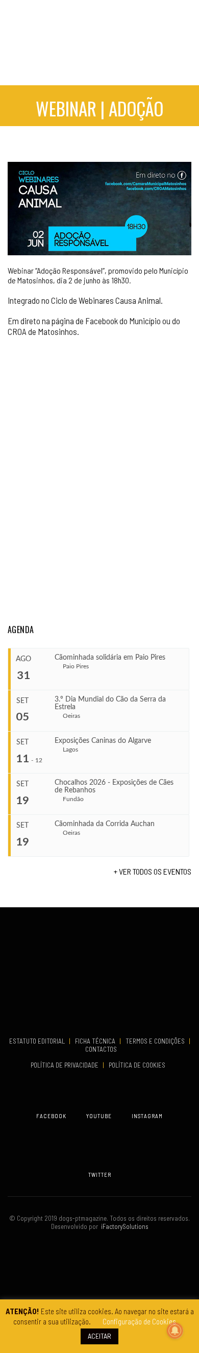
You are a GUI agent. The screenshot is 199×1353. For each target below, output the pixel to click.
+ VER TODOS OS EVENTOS (152, 871)
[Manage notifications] (175, 1330)
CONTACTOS (101, 1049)
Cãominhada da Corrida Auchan (105, 824)
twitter (99, 1174)
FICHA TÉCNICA (96, 1041)
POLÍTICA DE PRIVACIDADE (65, 1065)
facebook (51, 1116)
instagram (147, 1116)
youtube (99, 1116)
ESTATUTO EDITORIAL (37, 1041)
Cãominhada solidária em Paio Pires (110, 657)
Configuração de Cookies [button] (139, 1321)
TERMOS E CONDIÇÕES (156, 1041)
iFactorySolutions (123, 1226)
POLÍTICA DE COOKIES (138, 1065)
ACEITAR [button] (99, 1336)
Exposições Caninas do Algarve (103, 740)
